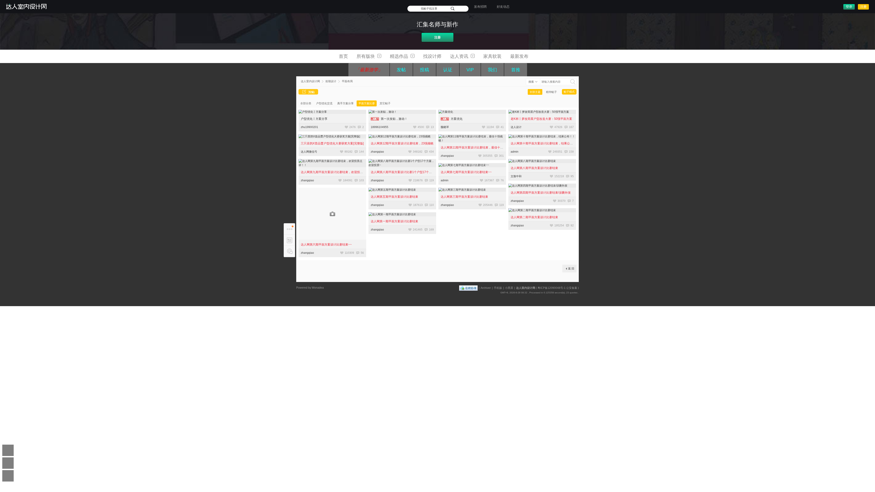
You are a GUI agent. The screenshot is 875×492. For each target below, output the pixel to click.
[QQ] (468, 288)
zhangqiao (377, 151)
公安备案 (571, 288)
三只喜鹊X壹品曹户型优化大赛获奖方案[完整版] (332, 143)
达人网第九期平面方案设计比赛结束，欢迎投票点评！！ (338, 172)
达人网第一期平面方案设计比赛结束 (394, 221)
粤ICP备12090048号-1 (552, 288)
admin (514, 151)
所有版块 (366, 56)
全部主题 (535, 92)
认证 (447, 69)
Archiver (486, 288)
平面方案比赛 (366, 103)
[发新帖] (308, 92)
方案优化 (457, 118)
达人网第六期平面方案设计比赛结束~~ (326, 244)
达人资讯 (460, 56)
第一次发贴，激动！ (394, 118)
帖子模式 (569, 91)
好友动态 (503, 6)
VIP (470, 69)
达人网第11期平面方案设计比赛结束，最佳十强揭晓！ (476, 147)
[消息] (289, 251)
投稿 (424, 69)
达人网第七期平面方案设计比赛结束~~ (466, 172)
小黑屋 (509, 288)
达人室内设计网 (310, 81)
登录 (849, 6)
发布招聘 (480, 6)
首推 (515, 69)
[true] (572, 82)
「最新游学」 (369, 69)
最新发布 (519, 56)
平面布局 (347, 81)
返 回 (571, 268)
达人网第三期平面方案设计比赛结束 (464, 196)
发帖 (401, 69)
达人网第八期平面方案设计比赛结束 (534, 168)
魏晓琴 (445, 127)
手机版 (498, 288)
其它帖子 (385, 103)
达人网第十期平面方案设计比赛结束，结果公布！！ (545, 143)
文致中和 (516, 176)
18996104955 (379, 127)
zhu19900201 (309, 127)
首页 (343, 56)
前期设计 (330, 81)
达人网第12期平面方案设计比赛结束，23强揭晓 (402, 143)
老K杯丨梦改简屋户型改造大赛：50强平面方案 (541, 118)
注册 (863, 6)
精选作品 (399, 56)
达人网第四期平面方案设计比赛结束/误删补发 (541, 192)
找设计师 (432, 56)
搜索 (531, 81)
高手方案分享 (345, 103)
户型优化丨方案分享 (314, 118)
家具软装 (492, 56)
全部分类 (305, 103)
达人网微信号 (309, 151)
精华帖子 (551, 92)
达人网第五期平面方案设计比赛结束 (394, 196)
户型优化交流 (324, 103)
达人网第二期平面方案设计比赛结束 (534, 217)
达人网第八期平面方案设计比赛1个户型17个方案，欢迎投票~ (411, 172)
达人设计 (516, 127)
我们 (492, 69)
